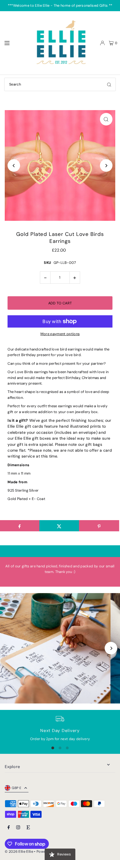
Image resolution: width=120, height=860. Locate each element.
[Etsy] (28, 827)
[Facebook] (9, 827)
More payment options (60, 333)
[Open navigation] (16, 42)
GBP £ (16, 788)
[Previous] (14, 165)
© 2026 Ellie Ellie (19, 851)
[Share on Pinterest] (99, 525)
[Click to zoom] (106, 119)
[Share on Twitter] (59, 525)
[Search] (109, 84)
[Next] (106, 165)
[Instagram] (18, 827)
